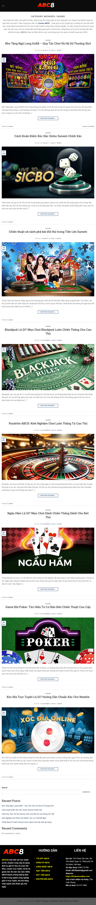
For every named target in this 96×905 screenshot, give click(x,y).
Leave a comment (88, 126)
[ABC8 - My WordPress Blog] (48, 6)
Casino (48, 40)
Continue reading (48, 118)
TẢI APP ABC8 (42, 858)
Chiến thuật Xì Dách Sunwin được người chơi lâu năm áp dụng (26, 822)
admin (59, 50)
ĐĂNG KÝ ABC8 (42, 862)
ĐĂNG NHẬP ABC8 (44, 867)
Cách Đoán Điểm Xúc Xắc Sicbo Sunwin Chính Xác (48, 136)
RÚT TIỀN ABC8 (43, 875)
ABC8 (4, 860)
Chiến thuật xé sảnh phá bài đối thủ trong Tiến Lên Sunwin (48, 231)
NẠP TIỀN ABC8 (43, 871)
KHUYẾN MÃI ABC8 (44, 879)
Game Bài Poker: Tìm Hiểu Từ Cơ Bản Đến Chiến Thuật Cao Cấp (48, 607)
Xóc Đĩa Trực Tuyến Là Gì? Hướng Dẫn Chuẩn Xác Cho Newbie (48, 697)
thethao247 (54, 901)
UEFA (76, 901)
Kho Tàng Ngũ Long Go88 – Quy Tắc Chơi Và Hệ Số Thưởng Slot (48, 43)
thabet (38, 901)
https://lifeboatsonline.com (78, 876)
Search (4, 788)
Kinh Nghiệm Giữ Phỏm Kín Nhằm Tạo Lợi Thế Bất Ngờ (24, 818)
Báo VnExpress (66, 901)
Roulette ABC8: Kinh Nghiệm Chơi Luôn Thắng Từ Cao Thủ (48, 423)
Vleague (45, 901)
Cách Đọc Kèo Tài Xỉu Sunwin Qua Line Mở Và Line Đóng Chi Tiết (28, 814)
